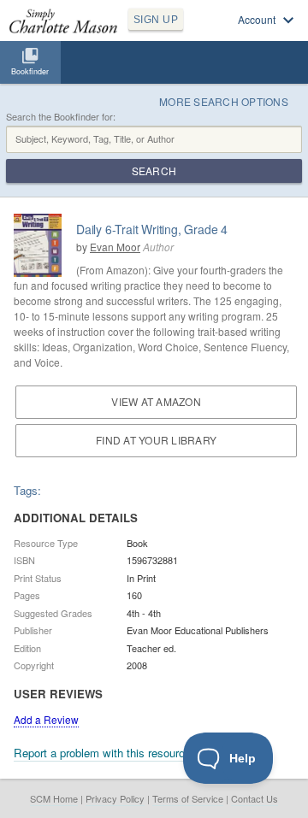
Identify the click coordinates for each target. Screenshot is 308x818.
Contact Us (254, 798)
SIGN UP (155, 20)
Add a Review (46, 719)
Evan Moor (115, 246)
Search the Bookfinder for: (61, 116)
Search (154, 170)
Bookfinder (30, 71)
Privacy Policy (115, 798)
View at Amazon (155, 401)
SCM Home (54, 798)
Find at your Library (156, 440)
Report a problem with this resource (102, 752)
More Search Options (223, 101)
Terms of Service (187, 798)
